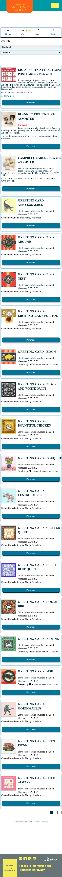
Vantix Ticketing (41, 822)
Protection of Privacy (32, 870)
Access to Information (32, 866)
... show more (7, 96)
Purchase (31, 103)
